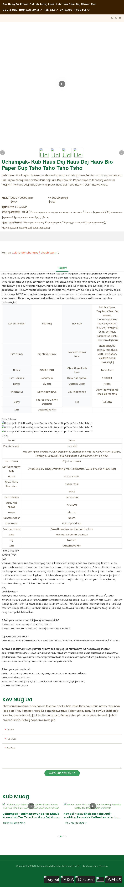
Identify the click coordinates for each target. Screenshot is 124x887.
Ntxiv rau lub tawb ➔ (14, 822)
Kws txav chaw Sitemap (95, 866)
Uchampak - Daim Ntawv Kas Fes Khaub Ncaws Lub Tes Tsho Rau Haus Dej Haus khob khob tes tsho (30, 815)
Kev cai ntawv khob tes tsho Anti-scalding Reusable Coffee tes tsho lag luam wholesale (91, 815)
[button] (58, 836)
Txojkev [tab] (62, 268)
